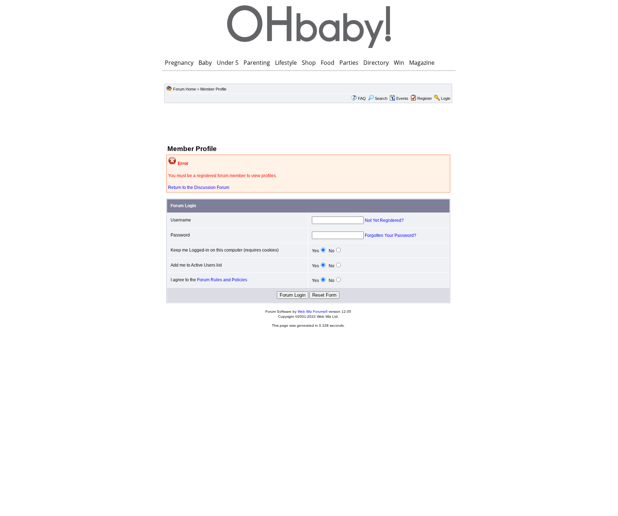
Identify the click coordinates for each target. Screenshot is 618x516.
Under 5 (228, 63)
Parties (348, 63)
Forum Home (184, 89)
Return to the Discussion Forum (198, 187)
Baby (205, 63)
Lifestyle (286, 63)
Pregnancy (179, 63)
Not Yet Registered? (384, 220)
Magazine (422, 63)
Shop (309, 63)
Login (445, 98)
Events (402, 98)
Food (327, 63)
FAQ (362, 98)
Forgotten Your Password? (390, 235)
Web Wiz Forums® (313, 311)
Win (399, 63)
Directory (376, 63)
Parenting (257, 63)
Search (381, 98)
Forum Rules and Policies (222, 279)
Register (424, 98)
